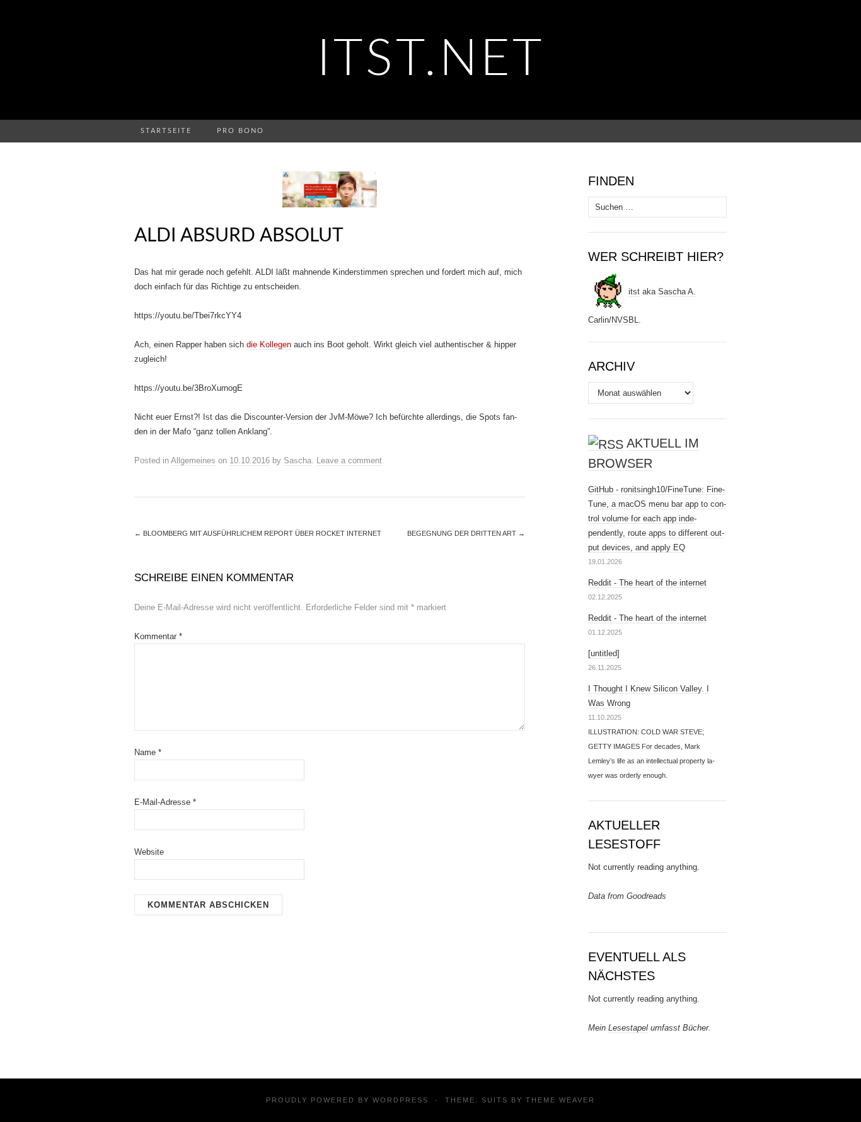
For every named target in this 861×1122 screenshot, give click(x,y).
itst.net (431, 60)
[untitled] (604, 653)
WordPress (401, 1100)
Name (147, 752)
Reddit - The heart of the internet (647, 582)
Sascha (297, 460)
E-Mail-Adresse (165, 802)
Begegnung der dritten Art (466, 533)
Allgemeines (193, 460)
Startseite (166, 130)
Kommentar (158, 636)
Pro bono (240, 130)
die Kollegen (268, 344)
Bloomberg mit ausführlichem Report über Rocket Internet (257, 533)
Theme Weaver (560, 1100)
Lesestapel (628, 1027)
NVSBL (625, 320)
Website (149, 852)
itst (634, 291)
